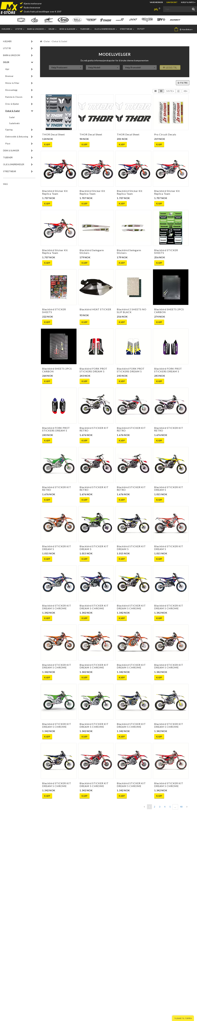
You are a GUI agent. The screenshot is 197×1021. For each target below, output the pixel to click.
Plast (7, 143)
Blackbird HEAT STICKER (95, 309)
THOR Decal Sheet (53, 134)
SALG (5, 184)
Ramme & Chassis (13, 97)
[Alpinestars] (48, 20)
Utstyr (18, 29)
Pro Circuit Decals (165, 134)
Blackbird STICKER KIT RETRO (94, 429)
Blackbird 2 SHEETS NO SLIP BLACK (131, 311)
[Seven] (147, 20)
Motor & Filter (12, 83)
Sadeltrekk (14, 123)
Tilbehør (85, 29)
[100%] (21, 20)
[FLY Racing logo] (91, 20)
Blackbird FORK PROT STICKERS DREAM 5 (93, 370)
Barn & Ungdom (35, 29)
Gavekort (171, 2)
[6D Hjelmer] (34, 20)
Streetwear (126, 29)
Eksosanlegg (11, 90)
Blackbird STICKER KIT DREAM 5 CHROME (56, 607)
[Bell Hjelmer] (77, 20)
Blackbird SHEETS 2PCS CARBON (169, 311)
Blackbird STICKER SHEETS (166, 251)
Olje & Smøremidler (104, 29)
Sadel (12, 117)
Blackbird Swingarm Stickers (92, 251)
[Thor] (105, 20)
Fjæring (9, 129)
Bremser (9, 76)
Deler (51, 29)
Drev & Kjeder (12, 104)
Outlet (141, 29)
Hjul (7, 69)
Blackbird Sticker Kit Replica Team (55, 192)
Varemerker (156, 2)
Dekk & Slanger (67, 29)
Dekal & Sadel (12, 111)
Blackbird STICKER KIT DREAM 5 (168, 488)
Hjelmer (6, 29)
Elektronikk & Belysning (16, 136)
